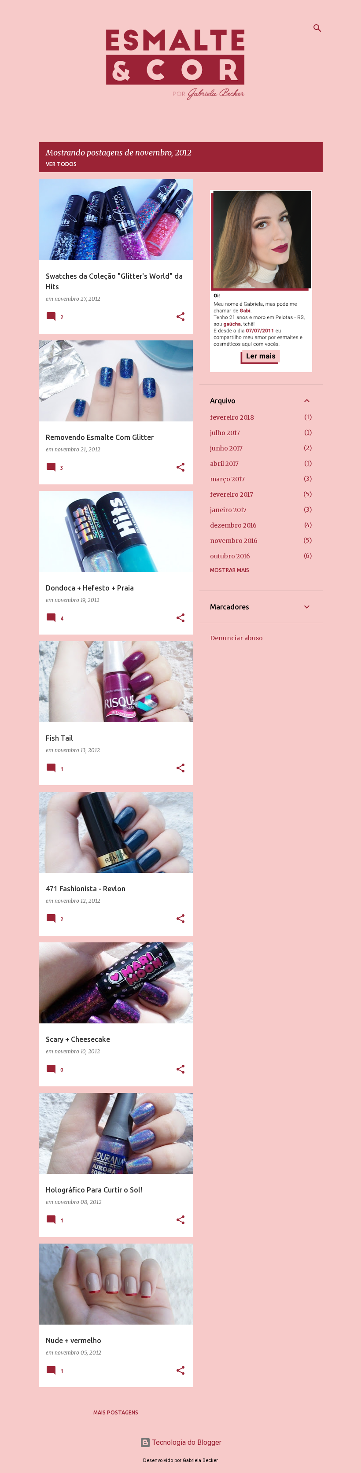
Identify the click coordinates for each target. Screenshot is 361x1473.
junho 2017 (226, 448)
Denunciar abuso (236, 638)
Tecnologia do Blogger (186, 1442)
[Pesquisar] (317, 28)
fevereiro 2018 (232, 417)
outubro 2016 (230, 556)
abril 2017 (224, 464)
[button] (180, 317)
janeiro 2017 (228, 510)
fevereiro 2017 (231, 494)
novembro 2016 (234, 541)
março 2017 (227, 479)
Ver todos (61, 164)
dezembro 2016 (233, 525)
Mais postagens (115, 1412)
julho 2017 (225, 433)
